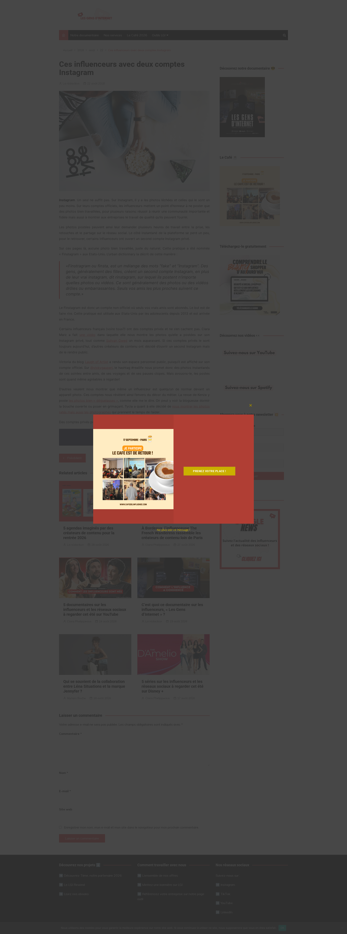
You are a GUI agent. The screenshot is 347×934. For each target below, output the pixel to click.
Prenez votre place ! (209, 471)
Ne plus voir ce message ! (173, 530)
